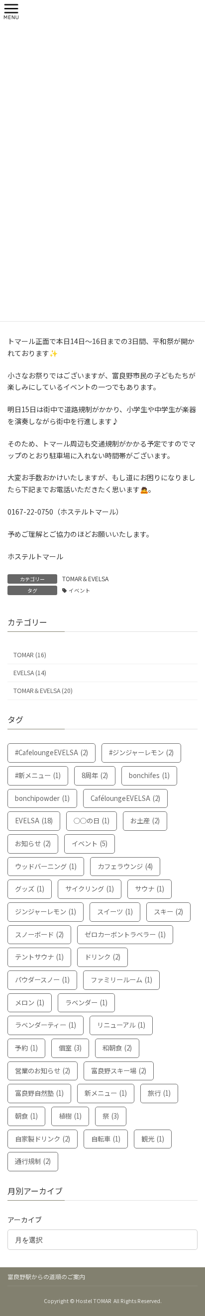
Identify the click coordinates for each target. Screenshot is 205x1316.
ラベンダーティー (45, 1025)
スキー (168, 911)
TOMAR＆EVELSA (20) (43, 690)
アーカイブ (24, 1220)
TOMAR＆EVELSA (85, 578)
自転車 (105, 1138)
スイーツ (115, 911)
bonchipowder (42, 797)
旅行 (159, 1093)
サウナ (149, 888)
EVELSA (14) (29, 672)
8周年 (95, 775)
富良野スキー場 (118, 1070)
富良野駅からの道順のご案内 (46, 1276)
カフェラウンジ (125, 866)
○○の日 (91, 820)
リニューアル (121, 1025)
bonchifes (149, 775)
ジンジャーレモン (45, 911)
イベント (80, 590)
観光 (152, 1138)
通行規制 (33, 1161)
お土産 (145, 820)
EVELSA (34, 820)
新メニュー (106, 1093)
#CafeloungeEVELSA (51, 752)
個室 (70, 1048)
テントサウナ (39, 957)
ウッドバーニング (46, 866)
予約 (26, 1048)
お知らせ (33, 843)
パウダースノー (42, 979)
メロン (29, 1002)
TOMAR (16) (29, 654)
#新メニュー (38, 775)
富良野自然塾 (39, 1093)
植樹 (70, 1116)
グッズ (29, 888)
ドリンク (102, 957)
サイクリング (89, 888)
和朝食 (117, 1048)
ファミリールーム (121, 979)
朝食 (26, 1116)
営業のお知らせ (42, 1070)
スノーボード (39, 934)
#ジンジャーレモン (141, 752)
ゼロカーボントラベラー (125, 934)
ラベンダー (86, 1002)
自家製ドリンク (42, 1138)
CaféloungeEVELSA (125, 797)
